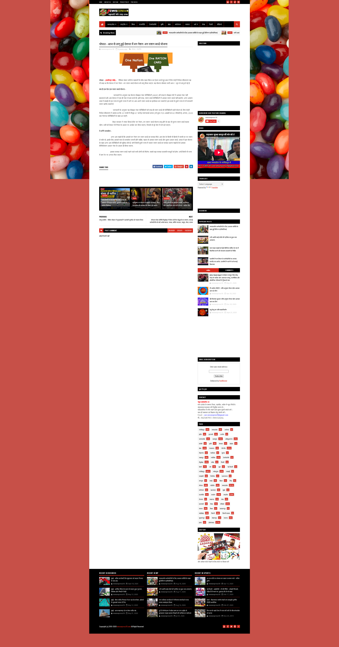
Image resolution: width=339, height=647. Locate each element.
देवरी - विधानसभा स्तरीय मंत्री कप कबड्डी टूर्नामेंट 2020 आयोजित (222, 601)
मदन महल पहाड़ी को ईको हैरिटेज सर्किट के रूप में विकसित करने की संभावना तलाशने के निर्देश (224, 249)
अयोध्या (227, 429)
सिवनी (213, 513)
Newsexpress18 (175, 631)
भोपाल (133, 49)
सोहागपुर (214, 518)
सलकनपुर (223, 508)
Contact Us (107, 2)
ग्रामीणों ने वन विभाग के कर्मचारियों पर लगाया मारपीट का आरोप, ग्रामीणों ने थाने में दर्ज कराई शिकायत (223, 261)
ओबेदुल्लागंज (228, 439)
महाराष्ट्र (213, 490)
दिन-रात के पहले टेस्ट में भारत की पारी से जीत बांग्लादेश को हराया (223, 611)
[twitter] (234, 2)
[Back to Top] (238, 626)
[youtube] (227, 2)
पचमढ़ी (228, 471)
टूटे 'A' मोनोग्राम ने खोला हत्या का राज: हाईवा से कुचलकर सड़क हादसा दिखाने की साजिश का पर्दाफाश (175, 611)
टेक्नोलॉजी (152, 24)
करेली (200, 443)
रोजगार (201, 499)
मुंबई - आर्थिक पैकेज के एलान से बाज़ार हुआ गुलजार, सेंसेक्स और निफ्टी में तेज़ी (126, 590)
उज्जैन (222, 434)
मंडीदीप (212, 485)
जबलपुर (201, 457)
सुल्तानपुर (201, 518)
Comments (229, 270)
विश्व (133, 24)
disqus (179, 230)
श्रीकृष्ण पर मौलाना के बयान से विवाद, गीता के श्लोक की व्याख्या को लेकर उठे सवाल (146, 204)
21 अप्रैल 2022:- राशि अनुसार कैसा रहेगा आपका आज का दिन (225, 289)
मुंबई (224, 490)
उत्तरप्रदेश (166, 198)
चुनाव (223, 453)
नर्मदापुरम (215, 471)
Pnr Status (134, 2)
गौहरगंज (201, 453)
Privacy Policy (124, 2)
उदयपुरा (215, 439)
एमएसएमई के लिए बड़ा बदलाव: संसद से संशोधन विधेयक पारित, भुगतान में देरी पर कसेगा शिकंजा (114, 202)
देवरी (200, 467)
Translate (214, 187)
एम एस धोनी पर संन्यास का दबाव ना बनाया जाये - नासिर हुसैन (223, 579)
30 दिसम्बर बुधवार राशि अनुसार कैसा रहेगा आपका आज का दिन (225, 300)
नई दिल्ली (104, 196)
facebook (188, 230)
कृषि (162, 24)
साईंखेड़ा (201, 513)
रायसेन (213, 494)
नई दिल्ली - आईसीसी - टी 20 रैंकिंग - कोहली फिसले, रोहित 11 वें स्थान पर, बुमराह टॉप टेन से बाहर (222, 590)
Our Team (115, 2)
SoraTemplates (155, 631)
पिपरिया (212, 476)
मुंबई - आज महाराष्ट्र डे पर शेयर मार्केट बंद (123, 610)
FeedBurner (223, 380)
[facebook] (231, 2)
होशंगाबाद (211, 522)
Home (100, 2)
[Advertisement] (147, 178)
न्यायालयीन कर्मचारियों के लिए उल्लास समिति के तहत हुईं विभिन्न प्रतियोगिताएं (164, 32)
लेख (203, 24)
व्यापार (187, 24)
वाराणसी (201, 504)
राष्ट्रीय (123, 24)
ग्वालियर (212, 453)
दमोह (212, 462)
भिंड (231, 481)
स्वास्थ (226, 518)
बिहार (221, 481)
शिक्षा (211, 508)
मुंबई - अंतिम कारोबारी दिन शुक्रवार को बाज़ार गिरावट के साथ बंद (127, 579)
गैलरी (211, 24)
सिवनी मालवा (226, 513)
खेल (169, 24)
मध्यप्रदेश (111, 24)
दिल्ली (134, 198)
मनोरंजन (178, 24)
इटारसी (211, 434)
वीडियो (219, 24)
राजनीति (142, 24)
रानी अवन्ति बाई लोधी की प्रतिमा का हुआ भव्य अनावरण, (221, 32)
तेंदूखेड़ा (201, 462)
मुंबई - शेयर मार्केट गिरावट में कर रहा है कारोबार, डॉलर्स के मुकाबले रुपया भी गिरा (127, 601)
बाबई (211, 481)
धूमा (219, 467)
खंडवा (231, 443)
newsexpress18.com (124, 626)
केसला (221, 443)
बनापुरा (201, 481)
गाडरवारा (211, 448)
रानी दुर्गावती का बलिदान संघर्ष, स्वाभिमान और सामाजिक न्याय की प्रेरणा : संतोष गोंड (176, 204)
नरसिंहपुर (201, 429)
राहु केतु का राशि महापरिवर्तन (218, 309)
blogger (172, 230)
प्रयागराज (225, 476)
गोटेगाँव (135, 33)
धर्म (195, 24)
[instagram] (238, 2)
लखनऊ (212, 499)
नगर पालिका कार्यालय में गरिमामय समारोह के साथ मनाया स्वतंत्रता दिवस (174, 601)
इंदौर (200, 434)
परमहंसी (201, 476)
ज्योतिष (208, 270)
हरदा (200, 522)
